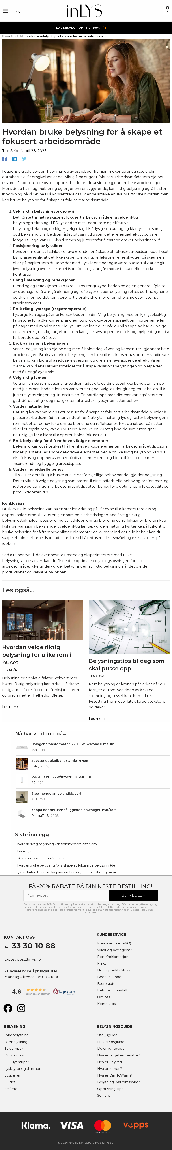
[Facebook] (4, 158)
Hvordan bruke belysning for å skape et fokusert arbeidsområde (65, 865)
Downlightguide (111, 1048)
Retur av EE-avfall (112, 990)
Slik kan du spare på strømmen (40, 858)
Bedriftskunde (109, 977)
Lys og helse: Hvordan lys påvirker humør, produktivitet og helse (66, 872)
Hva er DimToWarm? (114, 1075)
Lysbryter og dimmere (23, 1068)
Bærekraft (105, 983)
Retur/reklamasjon (112, 957)
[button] (41, 993)
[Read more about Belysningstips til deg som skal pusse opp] (129, 626)
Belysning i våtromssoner (118, 1082)
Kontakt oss (107, 1004)
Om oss (103, 997)
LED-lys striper (16, 1062)
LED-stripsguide (110, 1042)
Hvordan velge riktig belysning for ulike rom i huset (36, 654)
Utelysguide (107, 1035)
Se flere (10, 1089)
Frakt (101, 963)
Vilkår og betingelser (114, 950)
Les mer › (10, 707)
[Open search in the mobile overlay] (18, 11)
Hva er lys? (24, 851)
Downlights (14, 1055)
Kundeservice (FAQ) (114, 943)
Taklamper (13, 1048)
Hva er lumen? (109, 1068)
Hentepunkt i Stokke (115, 970)
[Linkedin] (14, 158)
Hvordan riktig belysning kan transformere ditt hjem (56, 844)
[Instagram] (21, 1008)
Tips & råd (17, 36)
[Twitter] (24, 158)
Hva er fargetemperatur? (118, 1055)
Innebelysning (16, 1035)
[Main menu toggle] (5, 10)
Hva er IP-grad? (110, 1062)
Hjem (5, 36)
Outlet (9, 1082)
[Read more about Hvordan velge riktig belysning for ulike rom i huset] (42, 619)
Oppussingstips (110, 1089)
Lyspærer (12, 1075)
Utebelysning (15, 1042)
